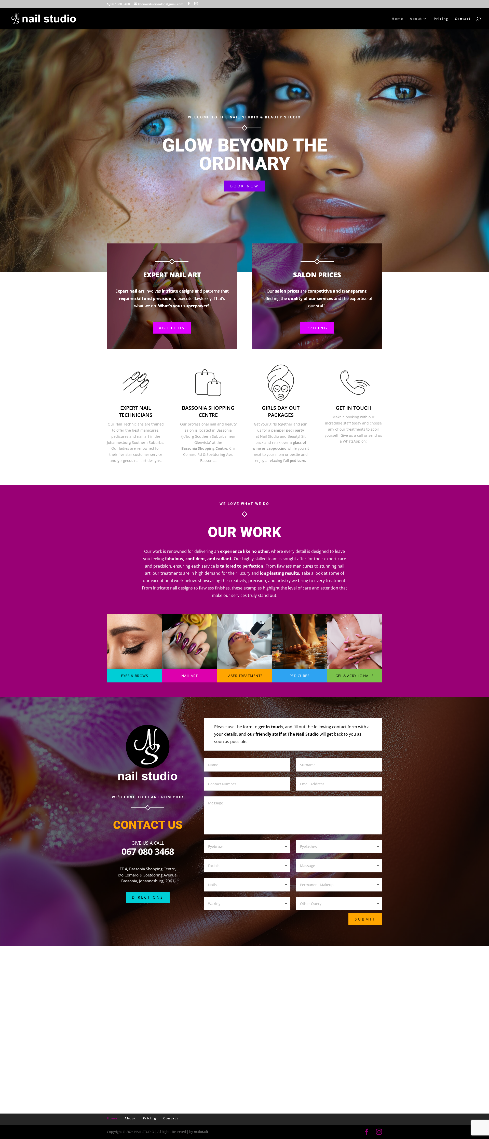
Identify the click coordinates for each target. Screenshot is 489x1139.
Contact (463, 19)
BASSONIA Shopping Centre (208, 411)
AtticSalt (201, 1131)
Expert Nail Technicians (135, 411)
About (416, 19)
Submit (365, 919)
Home (397, 19)
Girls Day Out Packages (281, 411)
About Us (172, 327)
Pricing (441, 19)
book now (244, 186)
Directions (148, 897)
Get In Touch (353, 407)
